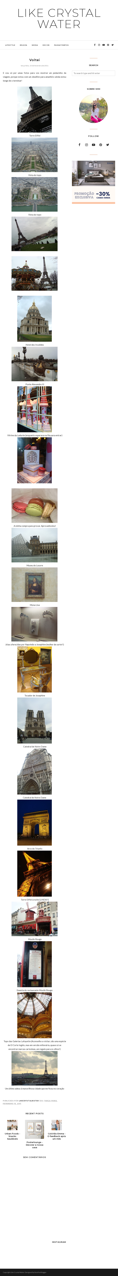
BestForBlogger (40, 1272)
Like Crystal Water (59, 18)
